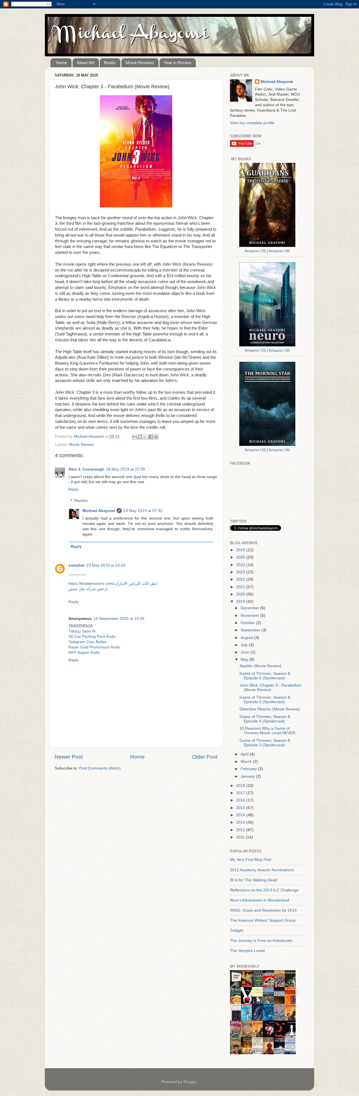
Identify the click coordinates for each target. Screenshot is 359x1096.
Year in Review (177, 62)
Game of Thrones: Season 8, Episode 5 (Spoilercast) (265, 699)
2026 (241, 550)
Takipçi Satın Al (81, 631)
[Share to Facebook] (150, 437)
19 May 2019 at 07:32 (142, 511)
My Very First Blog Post (250, 860)
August (247, 638)
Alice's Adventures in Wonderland (259, 900)
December (250, 608)
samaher (76, 565)
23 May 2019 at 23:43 (105, 565)
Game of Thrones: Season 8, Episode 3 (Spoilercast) (265, 742)
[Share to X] (145, 437)
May (245, 659)
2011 (241, 837)
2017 (241, 793)
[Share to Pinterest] (156, 437)
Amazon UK (279, 251)
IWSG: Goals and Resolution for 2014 (263, 910)
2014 (241, 815)
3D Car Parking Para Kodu (92, 636)
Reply (73, 489)
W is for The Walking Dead (253, 880)
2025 (241, 557)
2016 (241, 800)
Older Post (204, 757)
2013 (241, 822)
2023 (241, 572)
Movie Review (81, 444)
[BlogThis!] (140, 437)
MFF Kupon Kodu (84, 652)
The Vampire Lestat (247, 951)
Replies (81, 501)
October (248, 623)
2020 (241, 594)
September (251, 630)
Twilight (236, 930)
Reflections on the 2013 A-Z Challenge (264, 890)
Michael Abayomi (98, 511)
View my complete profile (252, 123)
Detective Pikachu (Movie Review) (270, 709)
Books (110, 62)
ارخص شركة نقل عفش (87, 589)
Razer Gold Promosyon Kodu (94, 647)
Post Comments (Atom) (100, 768)
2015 (241, 808)
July (245, 645)
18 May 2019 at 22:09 (125, 469)
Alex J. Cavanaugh (86, 469)
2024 (241, 565)
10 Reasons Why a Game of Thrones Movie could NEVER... (269, 730)
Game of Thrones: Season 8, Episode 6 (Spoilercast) (265, 675)
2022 (241, 579)
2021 (241, 587)
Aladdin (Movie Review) (260, 666)
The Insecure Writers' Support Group (263, 920)
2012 (241, 830)
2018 (241, 786)
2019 (241, 601)
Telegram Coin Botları (87, 642)
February (249, 769)
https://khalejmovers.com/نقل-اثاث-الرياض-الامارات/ (112, 583)
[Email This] (134, 437)
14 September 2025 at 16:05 (118, 619)
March (247, 761)
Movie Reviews (140, 62)
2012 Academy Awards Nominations (262, 870)
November (250, 615)
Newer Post (69, 757)
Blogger (190, 1082)
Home (61, 62)
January (248, 776)
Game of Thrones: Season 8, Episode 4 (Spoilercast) (265, 719)
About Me (86, 62)
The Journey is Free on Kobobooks (261, 941)
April (245, 754)
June (245, 652)
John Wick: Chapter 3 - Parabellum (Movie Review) (271, 687)
